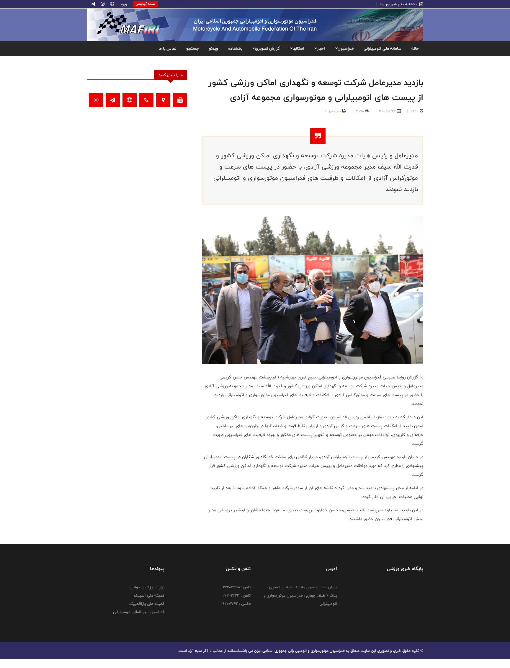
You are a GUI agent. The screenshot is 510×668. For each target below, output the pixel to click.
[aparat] (111, 4)
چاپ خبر (334, 111)
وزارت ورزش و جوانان (147, 587)
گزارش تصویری (267, 48)
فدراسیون (346, 48)
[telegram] (93, 4)
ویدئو (213, 48)
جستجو (192, 48)
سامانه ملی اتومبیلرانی (382, 48)
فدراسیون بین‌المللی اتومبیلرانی (138, 611)
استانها (298, 48)
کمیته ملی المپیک (149, 595)
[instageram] (102, 4)
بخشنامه (235, 48)
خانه (415, 48)
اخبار (321, 48)
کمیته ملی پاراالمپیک (146, 603)
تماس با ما (167, 48)
